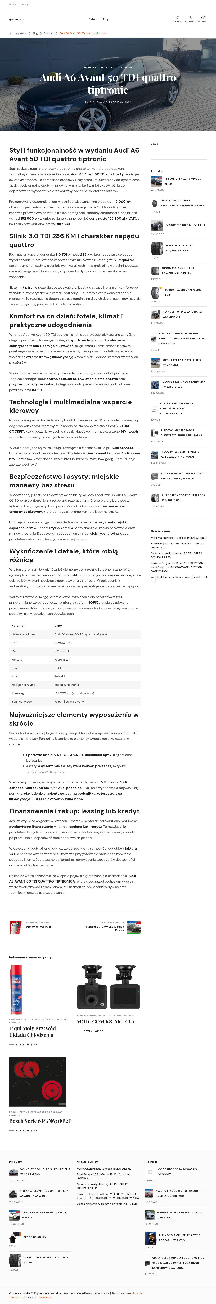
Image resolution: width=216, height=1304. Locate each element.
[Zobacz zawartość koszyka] (202, 18)
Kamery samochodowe (91, 1016)
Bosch (13, 1112)
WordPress (45, 1297)
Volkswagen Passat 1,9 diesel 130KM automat (178, 538)
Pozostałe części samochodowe (46, 1019)
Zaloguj (190, 21)
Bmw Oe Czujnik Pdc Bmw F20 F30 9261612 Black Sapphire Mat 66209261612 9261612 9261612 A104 (177, 567)
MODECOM (115, 1016)
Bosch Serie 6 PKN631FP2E (40, 1120)
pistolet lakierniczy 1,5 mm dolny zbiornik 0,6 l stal (107, 1204)
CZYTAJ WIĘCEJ (26, 1044)
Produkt (90, 67)
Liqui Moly (16, 1019)
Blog (25, 4)
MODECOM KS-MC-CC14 (107, 1021)
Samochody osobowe (116, 67)
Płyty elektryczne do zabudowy (41, 1112)
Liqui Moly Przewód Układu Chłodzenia (32, 1031)
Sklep (12, 4)
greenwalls (16, 19)
